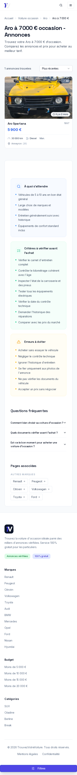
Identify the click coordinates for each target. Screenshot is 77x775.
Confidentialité (51, 754)
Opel (7, 627)
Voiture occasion (28, 18)
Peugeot (9, 583)
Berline (8, 718)
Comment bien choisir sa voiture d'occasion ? (37, 422)
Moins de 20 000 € (16, 686)
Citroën (8, 589)
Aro (45, 18)
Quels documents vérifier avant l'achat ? (34, 432)
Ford (7, 634)
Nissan (8, 640)
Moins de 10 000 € (15, 673)
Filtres (41, 768)
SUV (7, 706)
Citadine (9, 712)
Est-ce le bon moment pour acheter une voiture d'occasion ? (34, 444)
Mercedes (10, 621)
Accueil (8, 18)
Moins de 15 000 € (15, 679)
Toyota (8, 602)
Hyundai (9, 646)
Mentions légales (27, 754)
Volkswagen (11, 596)
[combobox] (56, 68)
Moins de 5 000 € (15, 667)
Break (8, 725)
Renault (8, 576)
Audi (7, 608)
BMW (7, 615)
